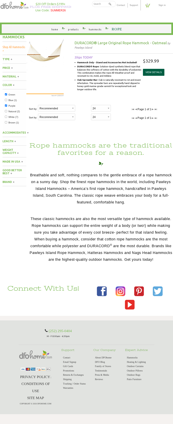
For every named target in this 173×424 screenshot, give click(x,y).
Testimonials (101, 370)
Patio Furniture (134, 379)
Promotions (68, 370)
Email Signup (69, 362)
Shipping (67, 379)
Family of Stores (103, 366)
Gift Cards (68, 366)
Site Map (35, 398)
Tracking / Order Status (74, 383)
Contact (121, 5)
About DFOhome (103, 357)
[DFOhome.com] (14, 4)
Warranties (68, 388)
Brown (13, 122)
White (13, 117)
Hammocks (13, 37)
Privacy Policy (35, 377)
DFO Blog (100, 362)
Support (134, 5)
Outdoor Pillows (135, 370)
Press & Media (102, 375)
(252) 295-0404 (60, 331)
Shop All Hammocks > (14, 48)
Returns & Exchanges (73, 375)
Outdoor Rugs (133, 375)
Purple (11, 105)
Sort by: (33, 108)
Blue (12, 100)
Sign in (162, 5)
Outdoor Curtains (135, 366)
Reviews (99, 379)
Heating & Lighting (136, 362)
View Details (153, 72)
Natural (14, 111)
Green (11, 94)
